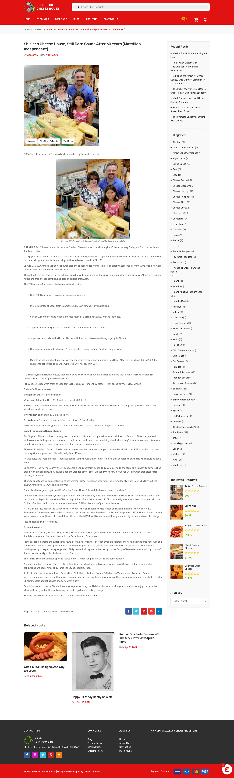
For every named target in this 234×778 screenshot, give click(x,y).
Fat (174, 246)
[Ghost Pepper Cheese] (176, 551)
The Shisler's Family (49, 141)
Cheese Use (179, 207)
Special (176, 405)
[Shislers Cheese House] (42, 6)
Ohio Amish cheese (39, 611)
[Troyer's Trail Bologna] (176, 531)
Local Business (180, 323)
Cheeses (38, 29)
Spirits (176, 410)
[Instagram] (35, 755)
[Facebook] (128, 611)
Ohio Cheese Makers (183, 350)
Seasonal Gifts (180, 394)
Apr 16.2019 (131, 647)
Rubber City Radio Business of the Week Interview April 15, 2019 (139, 638)
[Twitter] (136, 611)
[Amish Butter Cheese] (176, 492)
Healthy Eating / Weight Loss (187, 292)
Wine (175, 460)
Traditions (68, 141)
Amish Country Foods (184, 147)
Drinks (176, 235)
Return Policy (94, 747)
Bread (176, 175)
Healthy (177, 286)
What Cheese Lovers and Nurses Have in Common (187, 100)
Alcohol (176, 142)
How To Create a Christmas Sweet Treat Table (185, 109)
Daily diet (177, 229)
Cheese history (180, 191)
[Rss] (59, 755)
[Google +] (151, 611)
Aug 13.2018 (52, 55)
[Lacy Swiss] (176, 512)
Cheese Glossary (181, 186)
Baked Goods (179, 164)
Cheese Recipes (181, 196)
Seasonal (177, 388)
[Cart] (195, 19)
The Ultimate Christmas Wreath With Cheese (188, 119)
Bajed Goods (179, 158)
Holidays (177, 306)
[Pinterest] (144, 611)
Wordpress (178, 465)
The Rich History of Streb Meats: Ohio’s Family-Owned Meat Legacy (188, 91)
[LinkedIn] (159, 611)
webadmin (32, 55)
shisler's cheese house (62, 611)
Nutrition (177, 345)
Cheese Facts (180, 180)
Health (176, 281)
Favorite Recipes (181, 251)
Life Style (178, 317)
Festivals (177, 262)
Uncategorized (180, 443)
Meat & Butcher (181, 328)
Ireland (176, 312)
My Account (125, 751)
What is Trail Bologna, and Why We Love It (44, 668)
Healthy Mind (179, 301)
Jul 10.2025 (35, 676)
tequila (176, 421)
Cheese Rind (179, 202)
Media (176, 339)
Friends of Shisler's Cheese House (185, 270)
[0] (185, 19)
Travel (176, 438)
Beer (175, 169)
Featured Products (182, 257)
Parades (177, 367)
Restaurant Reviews (183, 383)
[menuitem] (27, 19)
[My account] (205, 19)
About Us (124, 743)
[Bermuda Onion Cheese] (176, 572)
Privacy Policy (95, 743)
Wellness (177, 454)
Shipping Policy (95, 751)
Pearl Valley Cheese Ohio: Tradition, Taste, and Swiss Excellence (184, 66)
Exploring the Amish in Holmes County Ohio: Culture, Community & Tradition (187, 80)
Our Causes (178, 361)
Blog (90, 739)
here (95, 595)
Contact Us (125, 747)
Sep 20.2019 (83, 702)
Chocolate (178, 218)
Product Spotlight (182, 377)
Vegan (176, 449)
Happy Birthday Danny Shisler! (92, 697)
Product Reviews (181, 372)
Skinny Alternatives (183, 399)
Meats (176, 334)
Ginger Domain (92, 771)
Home (27, 29)
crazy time (178, 224)
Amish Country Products (185, 153)
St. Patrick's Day (181, 416)
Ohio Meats (178, 356)
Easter (176, 240)
